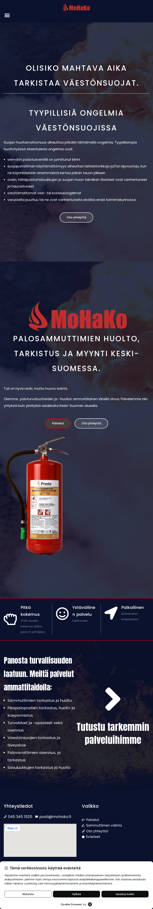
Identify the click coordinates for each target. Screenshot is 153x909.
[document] (76, 454)
